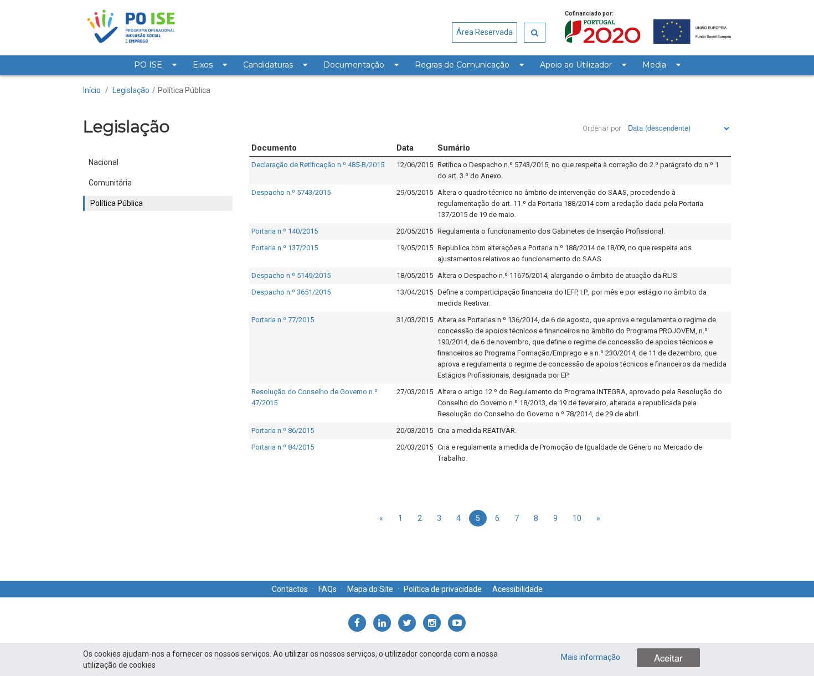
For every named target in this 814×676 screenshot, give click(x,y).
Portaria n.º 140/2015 (284, 231)
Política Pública (184, 90)
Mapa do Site (370, 589)
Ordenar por (602, 128)
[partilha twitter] (407, 623)
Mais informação (590, 657)
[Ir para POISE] (131, 28)
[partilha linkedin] (382, 623)
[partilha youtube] (457, 623)
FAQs (327, 589)
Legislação (131, 90)
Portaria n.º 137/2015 (284, 248)
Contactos (290, 589)
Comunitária (110, 182)
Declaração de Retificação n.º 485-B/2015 (317, 165)
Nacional (104, 162)
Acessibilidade (517, 589)
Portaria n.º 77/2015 (282, 320)
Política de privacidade (443, 589)
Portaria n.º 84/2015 (282, 447)
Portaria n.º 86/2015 (282, 430)
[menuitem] (155, 65)
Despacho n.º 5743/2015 (291, 192)
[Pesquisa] (534, 33)
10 (577, 518)
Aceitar (668, 657)
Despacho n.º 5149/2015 (291, 275)
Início (92, 90)
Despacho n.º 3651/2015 (291, 292)
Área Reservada (484, 32)
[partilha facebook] (357, 623)
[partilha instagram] (432, 623)
